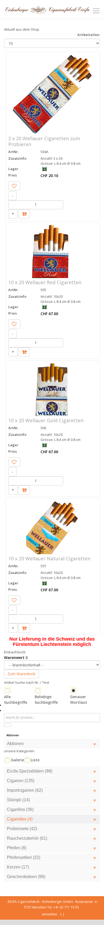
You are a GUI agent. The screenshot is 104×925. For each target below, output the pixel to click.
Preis (12, 175)
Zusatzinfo (17, 158)
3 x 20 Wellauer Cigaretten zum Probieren (44, 141)
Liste (35, 759)
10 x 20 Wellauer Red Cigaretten (44, 282)
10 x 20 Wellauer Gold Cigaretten (45, 420)
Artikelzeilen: (88, 34)
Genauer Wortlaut (78, 699)
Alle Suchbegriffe (15, 699)
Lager (13, 168)
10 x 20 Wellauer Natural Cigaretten (49, 558)
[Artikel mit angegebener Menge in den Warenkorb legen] (24, 213)
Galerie (17, 759)
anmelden (49, 914)
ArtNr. (13, 151)
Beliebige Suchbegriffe (46, 699)
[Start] (7, 725)
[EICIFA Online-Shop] (47, 9)
